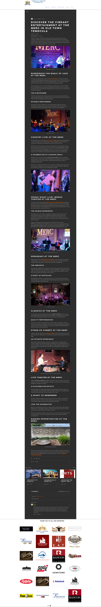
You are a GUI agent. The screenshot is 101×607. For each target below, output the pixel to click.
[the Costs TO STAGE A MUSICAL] (33, 474)
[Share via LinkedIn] (36, 458)
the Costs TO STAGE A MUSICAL (32, 480)
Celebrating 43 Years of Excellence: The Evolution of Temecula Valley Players (50, 480)
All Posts (27, 11)
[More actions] (69, 19)
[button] (73, 11)
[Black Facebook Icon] (48, 605)
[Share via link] (39, 458)
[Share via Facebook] (31, 458)
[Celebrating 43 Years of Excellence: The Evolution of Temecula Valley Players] (50, 474)
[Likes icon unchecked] (34, 514)
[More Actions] (69, 504)
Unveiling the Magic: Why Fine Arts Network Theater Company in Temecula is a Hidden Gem (66, 480)
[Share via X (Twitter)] (34, 458)
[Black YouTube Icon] (50, 605)
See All (74, 467)
